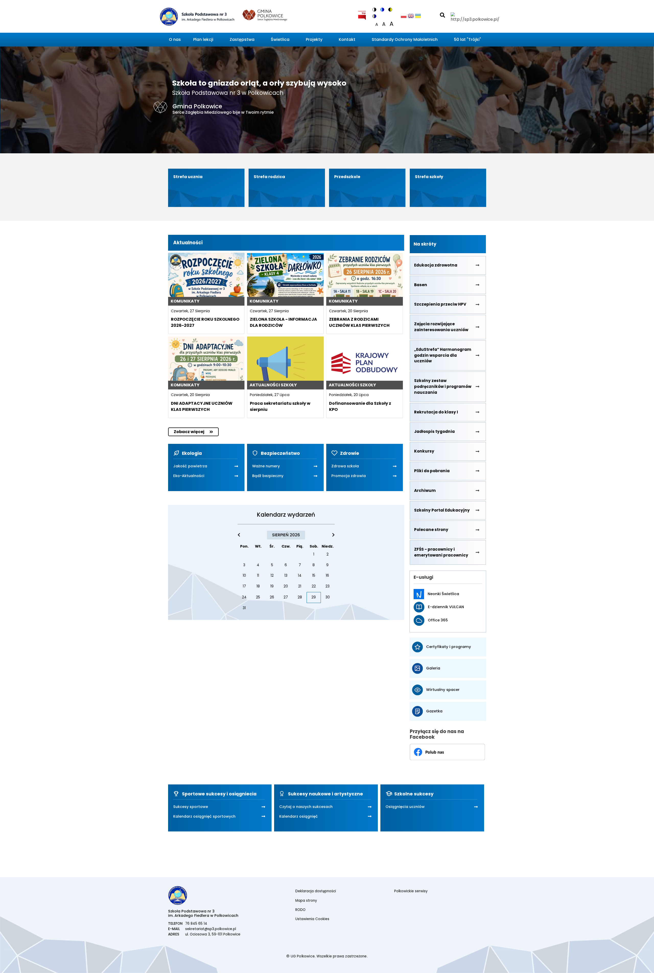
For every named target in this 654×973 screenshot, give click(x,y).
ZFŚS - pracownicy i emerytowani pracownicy (441, 552)
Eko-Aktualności (188, 475)
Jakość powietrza (190, 466)
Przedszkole (347, 177)
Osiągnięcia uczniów (405, 806)
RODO (300, 909)
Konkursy (424, 451)
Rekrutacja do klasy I (436, 412)
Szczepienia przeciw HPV (440, 304)
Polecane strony (431, 529)
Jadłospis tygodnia (434, 431)
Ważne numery (266, 466)
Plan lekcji (203, 39)
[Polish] (404, 17)
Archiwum (425, 490)
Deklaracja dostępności (315, 891)
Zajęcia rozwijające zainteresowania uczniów (441, 326)
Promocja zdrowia (348, 475)
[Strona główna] (196, 17)
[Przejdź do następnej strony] (333, 535)
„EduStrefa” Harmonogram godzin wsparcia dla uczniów (442, 355)
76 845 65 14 (196, 923)
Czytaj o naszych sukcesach (306, 806)
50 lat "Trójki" (467, 39)
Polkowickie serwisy (411, 891)
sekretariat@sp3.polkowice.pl (210, 928)
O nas (175, 39)
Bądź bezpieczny (267, 475)
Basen (420, 284)
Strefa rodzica (269, 177)
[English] (411, 17)
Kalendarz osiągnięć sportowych (204, 816)
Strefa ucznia (188, 177)
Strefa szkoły (429, 177)
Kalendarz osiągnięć (298, 816)
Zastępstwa (242, 39)
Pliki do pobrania (432, 470)
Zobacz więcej (189, 432)
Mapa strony (306, 900)
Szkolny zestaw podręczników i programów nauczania (442, 386)
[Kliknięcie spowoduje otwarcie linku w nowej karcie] (362, 14)
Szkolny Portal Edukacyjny (442, 510)
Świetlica (280, 39)
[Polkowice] (264, 14)
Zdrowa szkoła (345, 466)
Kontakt (347, 39)
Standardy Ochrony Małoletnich (405, 39)
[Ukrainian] (418, 17)
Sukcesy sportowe (190, 806)
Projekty (314, 39)
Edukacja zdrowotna (435, 265)
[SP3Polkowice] (447, 751)
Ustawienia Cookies (312, 919)
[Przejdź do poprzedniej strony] (239, 535)
